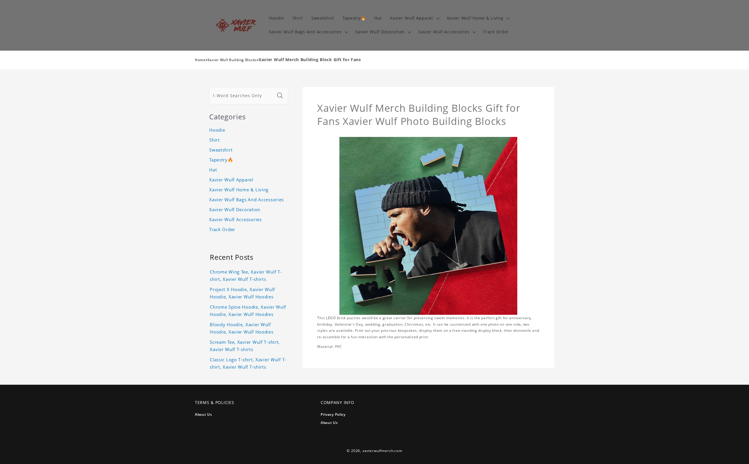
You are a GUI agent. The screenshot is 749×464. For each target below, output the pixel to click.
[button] (414, 18)
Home (200, 59)
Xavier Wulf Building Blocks (232, 59)
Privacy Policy (333, 414)
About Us (203, 414)
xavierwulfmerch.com (382, 450)
